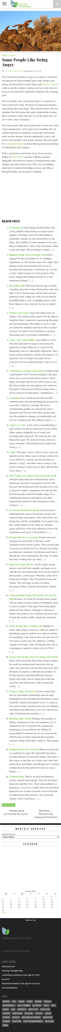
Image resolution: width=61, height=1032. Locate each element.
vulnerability (18, 156)
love (14, 1001)
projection (44, 1009)
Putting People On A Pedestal (24, 749)
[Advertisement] (30, 197)
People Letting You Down (22, 691)
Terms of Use (30, 920)
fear (13, 1009)
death (46, 1005)
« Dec (4, 912)
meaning (38, 1001)
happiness (22, 1009)
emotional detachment (31, 1017)
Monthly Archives (9, 834)
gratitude (17, 1021)
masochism (47, 1017)
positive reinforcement (33, 1021)
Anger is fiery (49, 84)
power (29, 1001)
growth (6, 1001)
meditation (33, 1009)
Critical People (17, 776)
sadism (48, 1013)
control (38, 1013)
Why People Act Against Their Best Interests (31, 475)
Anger (12, 452)
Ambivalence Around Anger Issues (27, 370)
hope (53, 1005)
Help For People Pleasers (22, 564)
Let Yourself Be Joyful (15, 814)
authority (37, 1005)
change (21, 1001)
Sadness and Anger (19, 312)
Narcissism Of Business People (24, 510)
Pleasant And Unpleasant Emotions (45, 816)
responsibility (9, 1005)
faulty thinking (24, 1005)
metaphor (49, 1021)
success (15, 1017)
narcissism (17, 1013)
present (47, 1001)
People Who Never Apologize (24, 537)
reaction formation (14, 143)
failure (6, 1009)
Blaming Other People (20, 718)
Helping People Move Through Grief (27, 254)
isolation (29, 1013)
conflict (6, 1013)
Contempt (14, 397)
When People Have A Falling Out (26, 626)
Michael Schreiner (13, 71)
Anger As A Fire (18, 425)
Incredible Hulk (17, 285)
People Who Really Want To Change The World (33, 657)
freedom (6, 1017)
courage (6, 1021)
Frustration (15, 227)
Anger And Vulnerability (22, 340)
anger (5, 1025)
